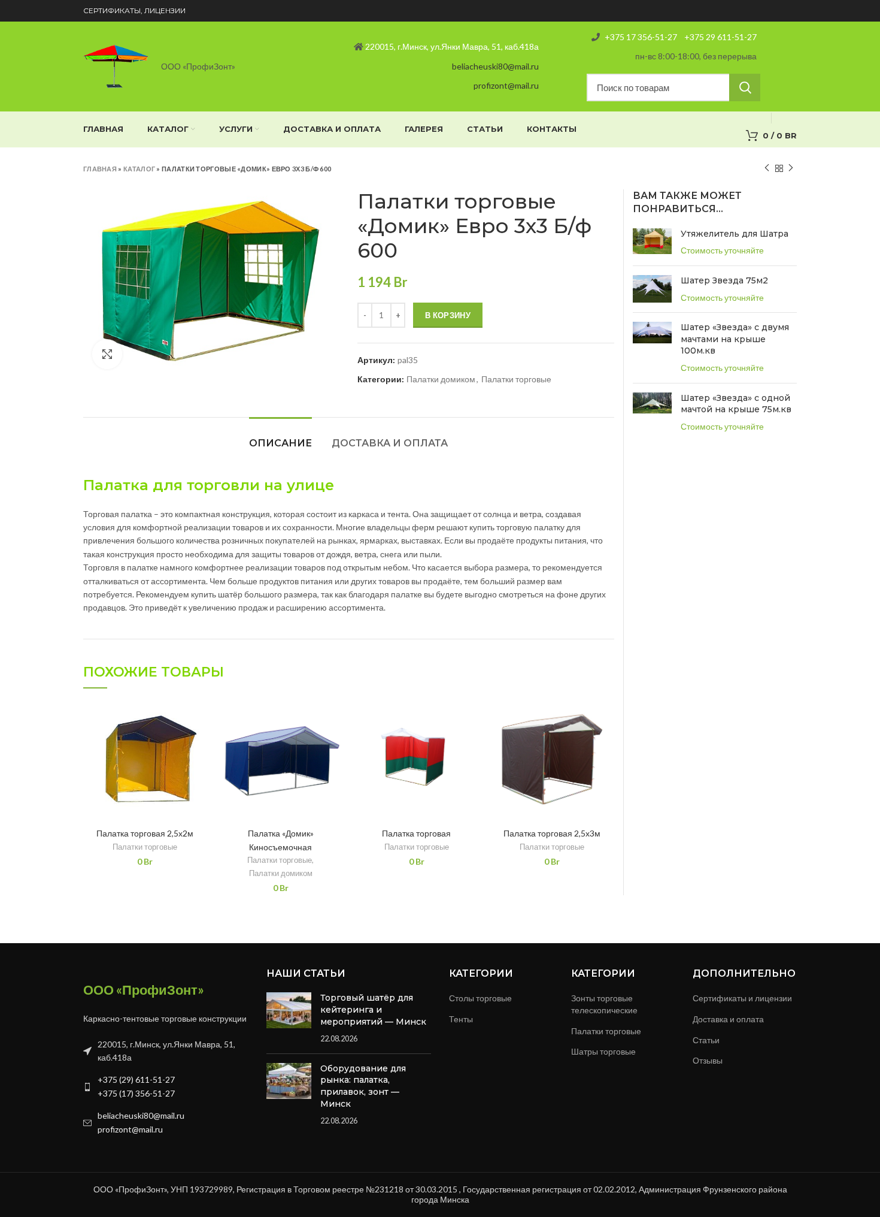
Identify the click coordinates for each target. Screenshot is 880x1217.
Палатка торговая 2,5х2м (144, 833)
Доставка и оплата (390, 443)
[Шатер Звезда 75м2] (652, 289)
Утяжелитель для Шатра (734, 233)
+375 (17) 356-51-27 (136, 1093)
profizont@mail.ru (506, 85)
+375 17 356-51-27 (641, 37)
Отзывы (708, 1060)
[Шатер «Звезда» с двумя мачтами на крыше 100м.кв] (652, 347)
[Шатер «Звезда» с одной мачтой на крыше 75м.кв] (652, 412)
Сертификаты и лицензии (742, 998)
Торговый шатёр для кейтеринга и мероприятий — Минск (373, 1009)
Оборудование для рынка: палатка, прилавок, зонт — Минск (363, 1086)
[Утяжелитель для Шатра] (652, 242)
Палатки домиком (440, 379)
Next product (791, 168)
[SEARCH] (744, 87)
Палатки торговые (516, 379)
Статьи (706, 1040)
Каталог (139, 169)
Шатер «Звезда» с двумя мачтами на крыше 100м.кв (735, 339)
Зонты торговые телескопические (604, 1004)
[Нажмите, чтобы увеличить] (107, 354)
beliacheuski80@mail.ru (495, 66)
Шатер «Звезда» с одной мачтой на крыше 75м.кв (736, 403)
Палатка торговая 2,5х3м (551, 833)
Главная (100, 169)
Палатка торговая (416, 833)
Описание (280, 443)
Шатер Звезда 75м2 (724, 280)
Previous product (767, 168)
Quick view (198, 720)
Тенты (461, 1019)
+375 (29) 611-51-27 (136, 1079)
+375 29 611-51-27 (719, 37)
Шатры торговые (603, 1051)
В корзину (448, 315)
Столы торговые (480, 998)
